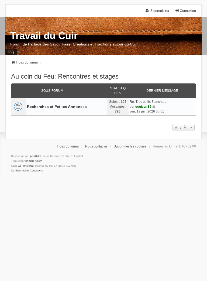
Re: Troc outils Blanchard (148, 102)
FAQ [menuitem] (11, 52)
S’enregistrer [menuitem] (159, 11)
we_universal (26, 165)
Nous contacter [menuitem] (96, 146)
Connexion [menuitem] (188, 11)
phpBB (34, 155)
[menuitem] (20, 170)
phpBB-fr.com (33, 160)
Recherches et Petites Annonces (57, 106)
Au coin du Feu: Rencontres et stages (65, 76)
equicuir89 (143, 106)
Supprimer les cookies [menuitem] (130, 146)
